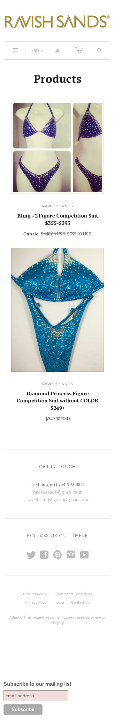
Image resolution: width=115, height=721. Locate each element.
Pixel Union (52, 617)
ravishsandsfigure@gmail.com (57, 499)
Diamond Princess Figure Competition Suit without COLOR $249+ (57, 400)
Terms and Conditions (73, 594)
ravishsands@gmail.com (57, 492)
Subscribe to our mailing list (37, 684)
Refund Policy (35, 594)
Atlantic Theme (22, 617)
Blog (60, 602)
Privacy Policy (37, 602)
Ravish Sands (57, 206)
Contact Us (80, 602)
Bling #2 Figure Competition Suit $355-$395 (57, 219)
